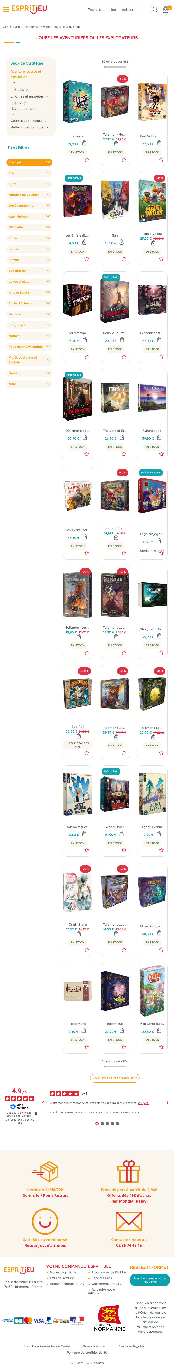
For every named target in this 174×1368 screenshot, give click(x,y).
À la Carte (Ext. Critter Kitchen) (152, 1024)
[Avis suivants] (167, 1103)
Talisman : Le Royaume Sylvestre (152, 728)
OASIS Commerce (95, 1362)
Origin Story (78, 924)
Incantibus (115, 1024)
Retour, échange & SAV (66, 1284)
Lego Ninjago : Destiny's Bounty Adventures (152, 534)
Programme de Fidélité (108, 1272)
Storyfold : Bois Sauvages (152, 629)
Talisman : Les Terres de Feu (78, 627)
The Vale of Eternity (115, 431)
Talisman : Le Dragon (115, 728)
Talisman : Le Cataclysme (115, 528)
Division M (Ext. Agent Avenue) (78, 827)
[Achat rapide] (84, 143)
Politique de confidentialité (87, 1352)
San (115, 235)
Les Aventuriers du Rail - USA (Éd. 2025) (78, 530)
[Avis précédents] (43, 1103)
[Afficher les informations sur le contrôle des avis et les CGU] (36, 1113)
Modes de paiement (64, 1272)
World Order (115, 827)
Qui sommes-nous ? (106, 1284)
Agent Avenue (152, 827)
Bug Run (77, 727)
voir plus (143, 1103)
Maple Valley (152, 234)
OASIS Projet (76, 1362)
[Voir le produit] (79, 736)
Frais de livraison (62, 1278)
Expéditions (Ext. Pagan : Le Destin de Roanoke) (152, 333)
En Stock (77, 152)
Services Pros (101, 1278)
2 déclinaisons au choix (78, 745)
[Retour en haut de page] (165, 1355)
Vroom (78, 136)
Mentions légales (131, 1346)
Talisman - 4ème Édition (115, 134)
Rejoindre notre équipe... (101, 1291)
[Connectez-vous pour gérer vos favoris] (87, 159)
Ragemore (78, 1024)
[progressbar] (115, 67)
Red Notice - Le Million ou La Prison (152, 136)
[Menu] (6, 9)
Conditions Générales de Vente (47, 1346)
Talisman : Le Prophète (115, 627)
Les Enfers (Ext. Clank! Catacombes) (78, 235)
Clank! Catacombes (152, 926)
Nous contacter (94, 1346)
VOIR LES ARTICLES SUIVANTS (114, 1078)
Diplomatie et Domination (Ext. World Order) (78, 431)
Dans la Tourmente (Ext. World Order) (115, 333)
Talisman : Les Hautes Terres (115, 924)
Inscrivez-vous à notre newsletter (150, 1279)
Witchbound (152, 431)
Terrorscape (78, 333)
